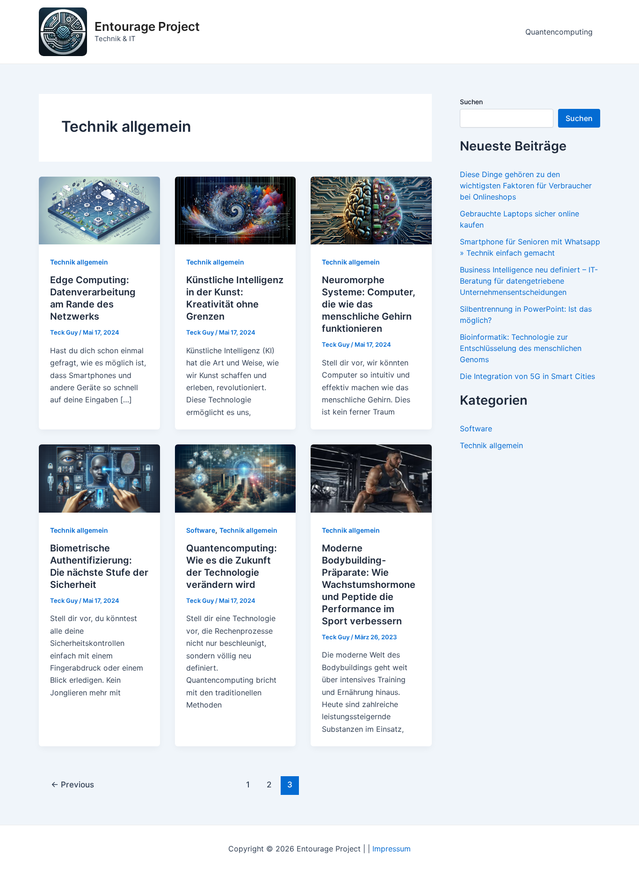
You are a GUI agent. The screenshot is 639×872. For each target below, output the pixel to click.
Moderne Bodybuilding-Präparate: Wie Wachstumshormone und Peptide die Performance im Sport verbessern (368, 585)
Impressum (391, 848)
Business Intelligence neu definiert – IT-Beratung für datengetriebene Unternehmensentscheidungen (529, 281)
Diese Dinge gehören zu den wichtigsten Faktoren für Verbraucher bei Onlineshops (526, 185)
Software (200, 530)
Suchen (471, 102)
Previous (72, 784)
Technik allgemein (79, 262)
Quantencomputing (559, 31)
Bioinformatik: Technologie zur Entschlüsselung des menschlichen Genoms (520, 348)
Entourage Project (147, 26)
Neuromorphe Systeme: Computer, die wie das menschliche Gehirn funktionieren (368, 304)
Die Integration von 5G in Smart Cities (527, 376)
